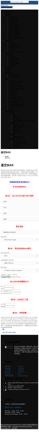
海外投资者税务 (14, 84)
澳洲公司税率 (17, 127)
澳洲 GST (16, 116)
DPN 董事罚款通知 (15, 97)
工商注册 (8, 40)
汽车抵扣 (16, 146)
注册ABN (12, 49)
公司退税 (12, 17)
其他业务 (8, 72)
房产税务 (12, 134)
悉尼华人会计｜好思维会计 (13, 407)
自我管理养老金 (14, 26)
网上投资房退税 (14, 33)
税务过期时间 (13, 91)
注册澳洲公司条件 (19, 125)
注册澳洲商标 (13, 77)
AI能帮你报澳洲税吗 (16, 81)
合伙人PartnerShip (15, 52)
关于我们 (8, 70)
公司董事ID (13, 95)
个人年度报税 (13, 19)
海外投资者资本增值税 (17, 88)
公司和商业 (13, 123)
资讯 (6, 79)
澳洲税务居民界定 (19, 141)
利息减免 (12, 109)
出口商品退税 (13, 24)
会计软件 (12, 65)
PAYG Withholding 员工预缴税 (24, 120)
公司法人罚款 (17, 132)
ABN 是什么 (17, 129)
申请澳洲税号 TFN (15, 45)
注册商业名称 (13, 47)
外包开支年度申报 (19, 143)
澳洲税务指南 (10, 111)
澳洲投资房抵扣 (18, 136)
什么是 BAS (17, 118)
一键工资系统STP (15, 31)
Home (7, 156)
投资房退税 (13, 22)
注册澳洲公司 (13, 42)
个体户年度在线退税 (16, 38)
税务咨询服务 (13, 29)
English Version (10, 148)
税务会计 (8, 15)
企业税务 (12, 113)
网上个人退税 (13, 36)
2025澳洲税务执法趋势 (17, 104)
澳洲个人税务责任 (15, 139)
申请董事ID (13, 93)
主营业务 (8, 54)
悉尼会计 (8, 13)
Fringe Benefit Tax (15, 100)
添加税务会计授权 (15, 86)
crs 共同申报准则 (15, 107)
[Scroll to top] (1, 431)
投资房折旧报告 (14, 75)
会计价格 (8, 68)
